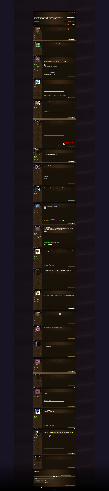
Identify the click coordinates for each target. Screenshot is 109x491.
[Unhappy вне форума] (37, 167)
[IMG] (45, 480)
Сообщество (46, 18)
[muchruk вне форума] (37, 82)
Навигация (53, 18)
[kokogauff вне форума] (37, 377)
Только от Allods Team (67, 24)
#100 (74, 387)
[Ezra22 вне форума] (37, 189)
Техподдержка (50, 17)
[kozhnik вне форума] (37, 59)
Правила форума (60, 17)
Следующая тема (58, 476)
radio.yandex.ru (50, 75)
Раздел (50, 18)
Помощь (74, 12)
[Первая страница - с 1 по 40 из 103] (69, 21)
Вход (69, 12)
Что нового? (45, 17)
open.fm (54, 74)
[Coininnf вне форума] (37, 459)
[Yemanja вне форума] (37, 344)
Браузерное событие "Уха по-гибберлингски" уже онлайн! (42, 22)
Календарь (43, 18)
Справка (40, 18)
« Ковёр (45, 219)
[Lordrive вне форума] (37, 329)
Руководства (40, 17)
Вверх (62, 475)
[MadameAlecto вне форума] (37, 29)
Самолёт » (57, 219)
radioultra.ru (45, 75)
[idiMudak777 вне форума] (37, 152)
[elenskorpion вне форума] (37, 432)
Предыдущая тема (53, 476)
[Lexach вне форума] (37, 272)
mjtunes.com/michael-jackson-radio (48, 74)
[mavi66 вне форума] (37, 45)
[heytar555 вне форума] (37, 123)
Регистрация (71, 12)
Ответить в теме (37, 471)
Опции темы (72, 24)
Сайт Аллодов (55, 17)
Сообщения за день (36, 18)
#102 (74, 428)
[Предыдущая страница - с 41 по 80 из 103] (71, 21)
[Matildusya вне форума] (37, 103)
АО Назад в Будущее (61, 220)
